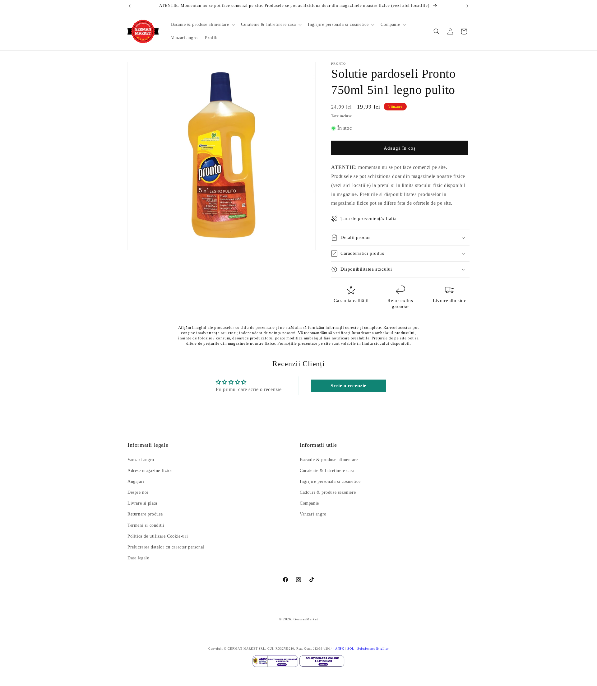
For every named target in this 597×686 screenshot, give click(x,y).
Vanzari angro (140, 459)
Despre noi (137, 492)
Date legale (138, 558)
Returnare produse (145, 514)
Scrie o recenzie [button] (348, 385)
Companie (309, 503)
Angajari (135, 481)
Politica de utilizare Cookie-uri (157, 536)
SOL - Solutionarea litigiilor (367, 648)
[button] (202, 24)
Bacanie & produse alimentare (329, 459)
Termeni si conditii (145, 525)
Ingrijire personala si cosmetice (330, 481)
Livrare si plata (142, 503)
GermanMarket (306, 619)
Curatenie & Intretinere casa (327, 470)
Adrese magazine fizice (149, 470)
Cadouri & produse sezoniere (328, 492)
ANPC (339, 648)
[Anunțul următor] (467, 6)
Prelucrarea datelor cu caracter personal (165, 547)
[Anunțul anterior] (130, 6)
